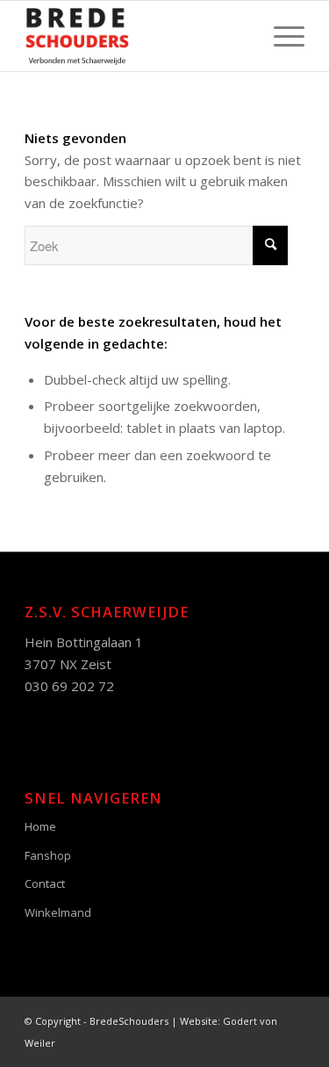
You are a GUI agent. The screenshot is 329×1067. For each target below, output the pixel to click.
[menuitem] (280, 36)
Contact (45, 883)
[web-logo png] (136, 36)
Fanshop (48, 855)
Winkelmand (58, 912)
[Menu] (280, 36)
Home (40, 826)
